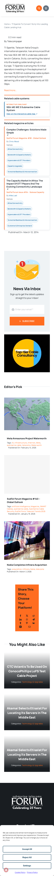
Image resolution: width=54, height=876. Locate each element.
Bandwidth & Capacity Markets (19, 155)
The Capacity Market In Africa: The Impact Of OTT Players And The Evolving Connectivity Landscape (25, 184)
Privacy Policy (32, 872)
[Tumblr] (20, 623)
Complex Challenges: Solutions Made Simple (27, 132)
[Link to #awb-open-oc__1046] (39, 8)
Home (7, 24)
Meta (38, 442)
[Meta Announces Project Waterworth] (27, 396)
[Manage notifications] (6, 870)
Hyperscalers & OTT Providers (19, 160)
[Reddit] (33, 616)
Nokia (32, 569)
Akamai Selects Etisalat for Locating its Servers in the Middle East (27, 712)
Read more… (10, 90)
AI (13, 442)
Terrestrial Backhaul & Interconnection (22, 172)
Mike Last (13, 195)
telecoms (26, 445)
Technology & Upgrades (32, 682)
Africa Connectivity (15, 149)
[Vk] (33, 623)
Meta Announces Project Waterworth (27, 438)
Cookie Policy (20, 872)
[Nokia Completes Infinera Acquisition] (27, 523)
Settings (27, 865)
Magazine (35, 506)
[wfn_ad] (27, 335)
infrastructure (21, 442)
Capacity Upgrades (15, 166)
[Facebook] (20, 616)
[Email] (29, 627)
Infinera (26, 569)
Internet (31, 442)
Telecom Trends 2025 (36, 511)
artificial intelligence (21, 506)
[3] (27, 794)
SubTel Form (20, 511)
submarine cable (14, 445)
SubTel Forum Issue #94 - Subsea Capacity (25, 192)
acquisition (17, 569)
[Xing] (20, 627)
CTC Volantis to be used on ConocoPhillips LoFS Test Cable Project (27, 671)
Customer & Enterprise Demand (20, 226)
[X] (27, 616)
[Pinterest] (26, 623)
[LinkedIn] (20, 619)
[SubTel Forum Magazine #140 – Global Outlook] (27, 474)
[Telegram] (33, 619)
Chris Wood (14, 141)
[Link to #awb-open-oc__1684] (46, 8)
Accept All (27, 849)
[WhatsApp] (27, 619)
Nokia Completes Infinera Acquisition (27, 564)
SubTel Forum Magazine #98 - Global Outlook (26, 138)
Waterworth (36, 445)
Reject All (27, 857)
